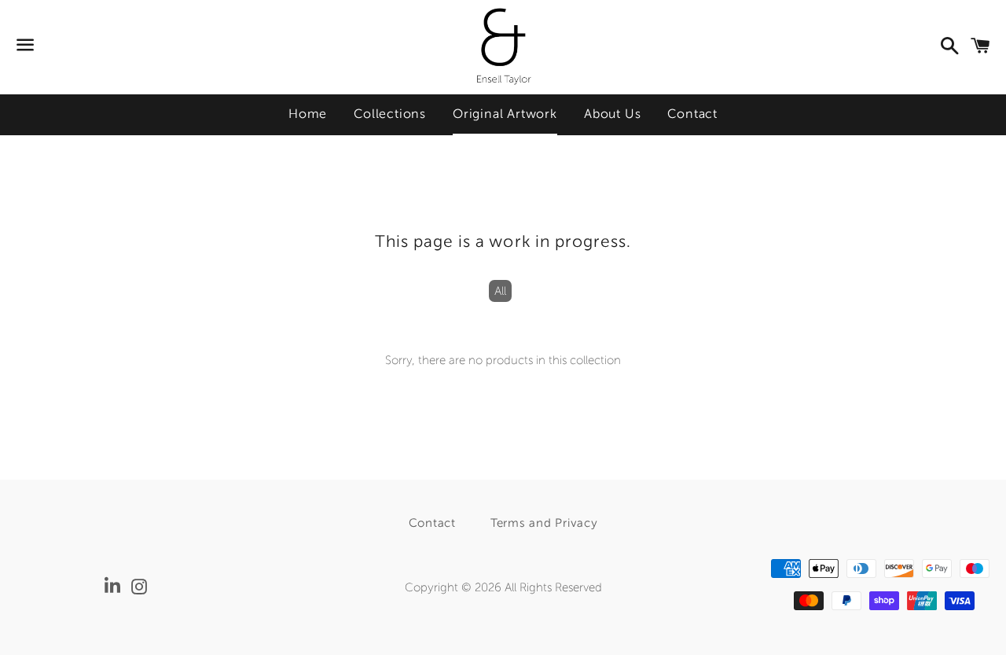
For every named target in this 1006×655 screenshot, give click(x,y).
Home (307, 113)
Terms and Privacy (544, 523)
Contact (692, 113)
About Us (612, 113)
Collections (390, 113)
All (500, 291)
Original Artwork (505, 113)
